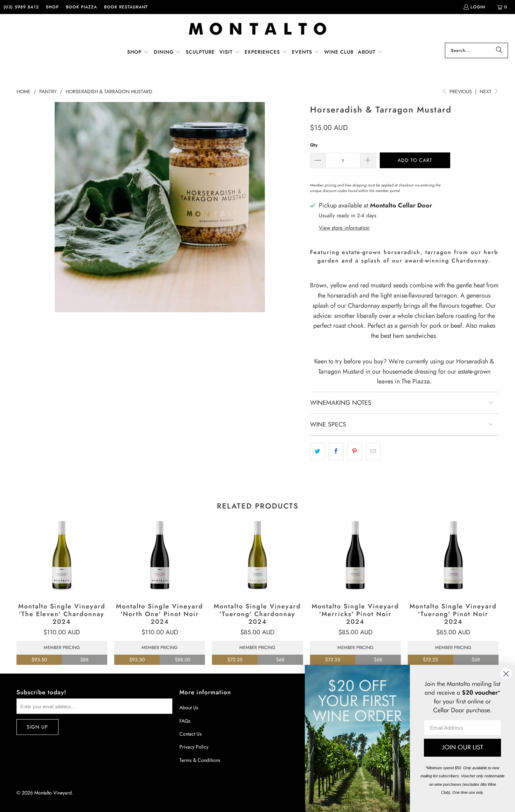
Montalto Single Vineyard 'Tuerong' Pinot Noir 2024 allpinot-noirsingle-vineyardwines (453, 555)
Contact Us (190, 733)
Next (486, 91)
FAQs (185, 720)
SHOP (52, 7)
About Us (188, 707)
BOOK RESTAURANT (126, 7)
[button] (138, 52)
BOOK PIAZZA (81, 7)
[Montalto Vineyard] (257, 29)
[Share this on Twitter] (317, 451)
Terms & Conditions (199, 760)
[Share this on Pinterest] (354, 451)
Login (478, 7)
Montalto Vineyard (53, 792)
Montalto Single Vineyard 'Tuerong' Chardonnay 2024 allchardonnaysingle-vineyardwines (257, 555)
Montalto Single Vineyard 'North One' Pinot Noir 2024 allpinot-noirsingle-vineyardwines (159, 555)
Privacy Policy (193, 746)
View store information (344, 228)
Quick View (61, 571)
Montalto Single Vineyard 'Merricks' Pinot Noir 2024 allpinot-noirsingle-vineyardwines (355, 555)
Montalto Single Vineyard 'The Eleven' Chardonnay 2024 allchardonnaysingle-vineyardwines (61, 555)
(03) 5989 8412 (21, 7)
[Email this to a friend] (373, 451)
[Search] (499, 50)
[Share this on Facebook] (336, 451)
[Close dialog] (506, 674)
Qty (314, 145)
